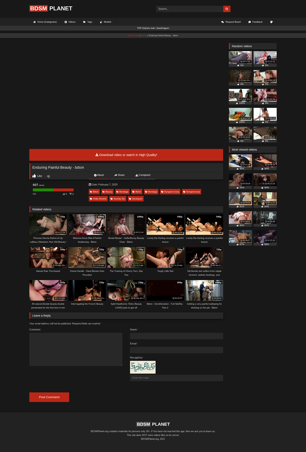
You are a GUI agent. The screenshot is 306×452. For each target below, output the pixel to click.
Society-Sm (119, 198)
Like (39, 176)
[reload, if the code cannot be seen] (143, 372)
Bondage (123, 191)
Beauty (109, 191)
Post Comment (49, 397)
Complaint (144, 175)
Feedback (257, 22)
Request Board (233, 22)
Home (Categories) (47, 22)
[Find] (226, 9)
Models (107, 22)
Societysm (137, 198)
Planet (51, 8)
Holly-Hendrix (100, 198)
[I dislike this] (49, 177)
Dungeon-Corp (171, 191)
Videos (71, 22)
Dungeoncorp (193, 191)
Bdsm (96, 191)
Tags (89, 22)
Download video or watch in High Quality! (127, 155)
